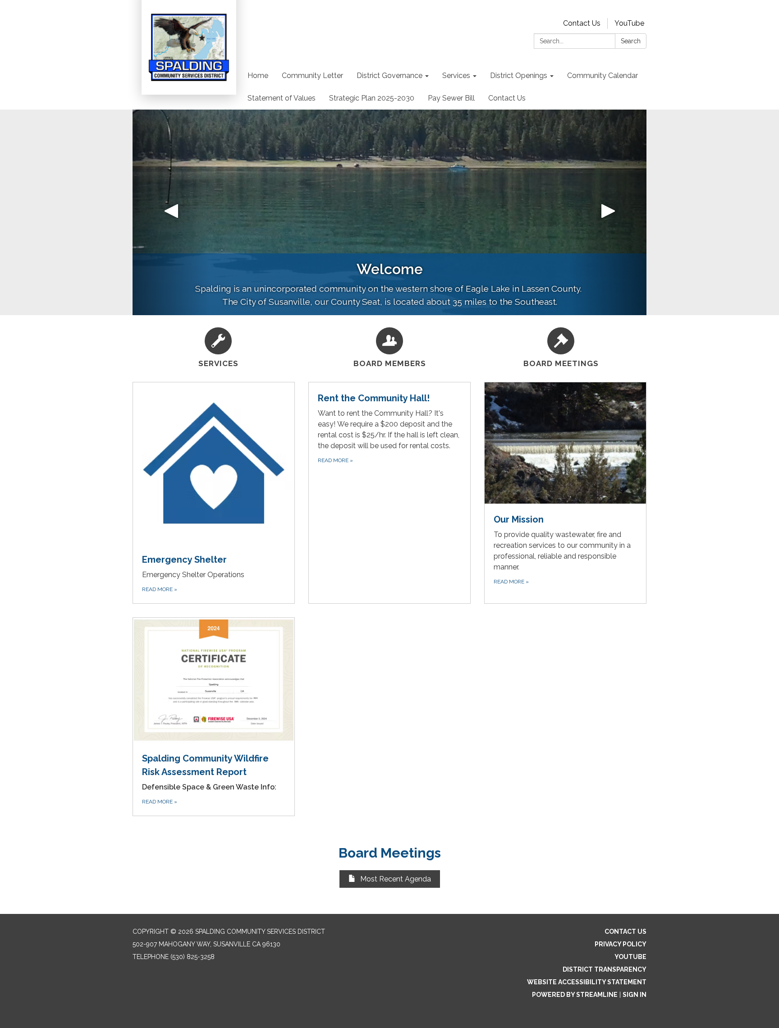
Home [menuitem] (257, 75)
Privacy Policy (620, 944)
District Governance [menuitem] (389, 75)
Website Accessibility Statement (586, 982)
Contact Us (581, 23)
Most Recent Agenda (395, 879)
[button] (171, 212)
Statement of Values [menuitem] (281, 98)
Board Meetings (390, 853)
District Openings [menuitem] (518, 75)
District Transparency (604, 969)
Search (631, 41)
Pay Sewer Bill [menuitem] (451, 98)
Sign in (634, 994)
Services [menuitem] (456, 75)
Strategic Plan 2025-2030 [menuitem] (371, 98)
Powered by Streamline (575, 994)
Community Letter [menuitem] (312, 75)
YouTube (629, 23)
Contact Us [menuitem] (507, 98)
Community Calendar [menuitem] (602, 75)
